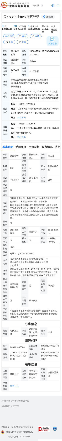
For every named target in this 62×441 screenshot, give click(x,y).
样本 (12, 385)
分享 (24, 41)
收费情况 (47, 147)
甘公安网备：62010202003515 (19, 431)
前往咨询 (21, 117)
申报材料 (34, 147)
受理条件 (21, 147)
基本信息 (7, 147)
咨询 (24, 36)
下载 (11, 41)
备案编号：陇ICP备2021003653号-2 (17, 427)
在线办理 (9, 36)
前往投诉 (21, 137)
